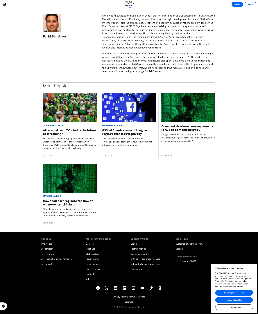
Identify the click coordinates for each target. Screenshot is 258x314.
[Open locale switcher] (3, 306)
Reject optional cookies (234, 293)
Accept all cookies (234, 300)
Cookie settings (234, 307)
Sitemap (129, 302)
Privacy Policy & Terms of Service (129, 296)
